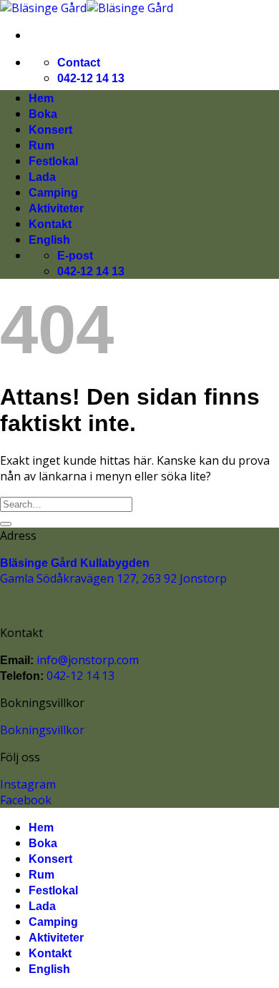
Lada (42, 177)
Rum (41, 145)
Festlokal (53, 161)
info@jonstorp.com (86, 660)
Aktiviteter (56, 208)
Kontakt (50, 224)
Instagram (28, 784)
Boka (43, 114)
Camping (53, 193)
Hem (41, 98)
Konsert (50, 130)
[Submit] (5, 524)
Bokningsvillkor (42, 730)
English (49, 240)
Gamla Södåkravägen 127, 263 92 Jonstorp (113, 578)
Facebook (26, 800)
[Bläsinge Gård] (86, 8)
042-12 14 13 (90, 78)
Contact (78, 62)
